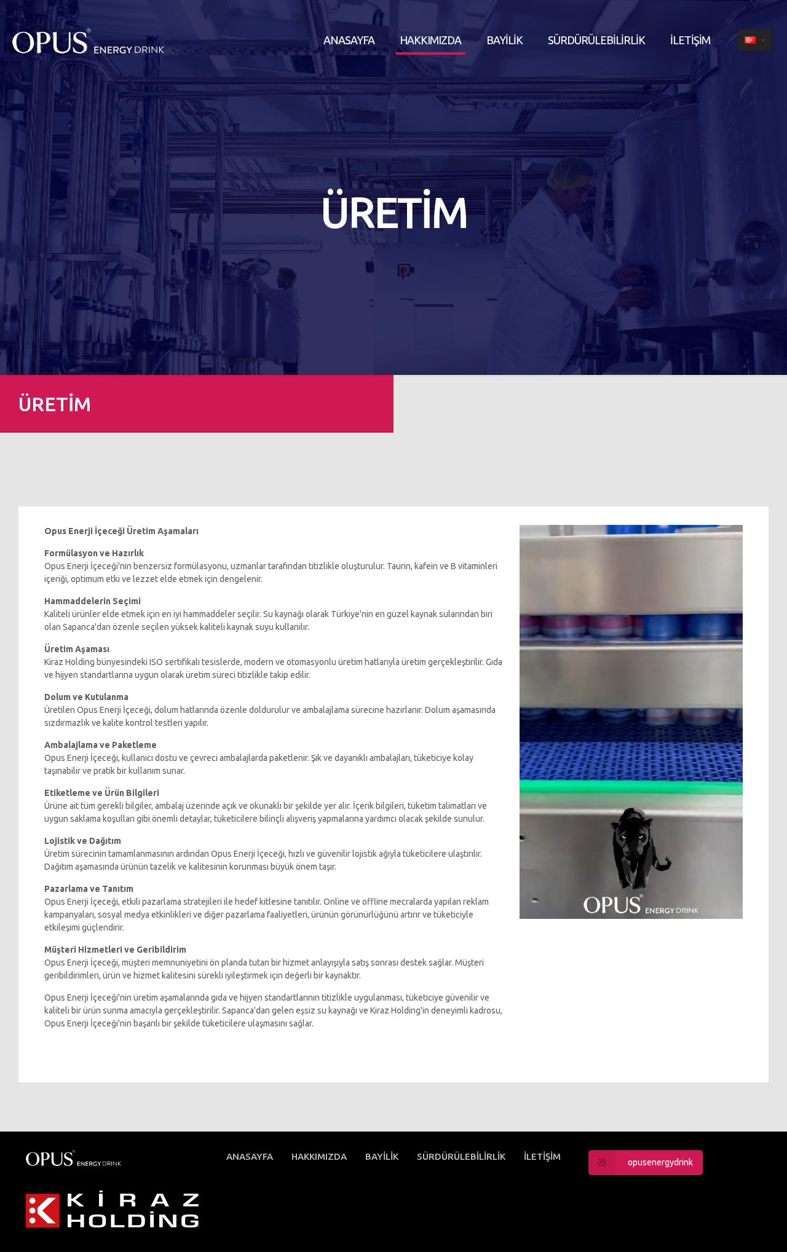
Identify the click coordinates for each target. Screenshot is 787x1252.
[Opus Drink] (150, 40)
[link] (112, 1209)
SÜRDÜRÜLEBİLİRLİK (461, 1156)
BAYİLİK (381, 1156)
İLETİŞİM (542, 1156)
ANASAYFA (249, 1156)
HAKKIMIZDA (319, 1156)
